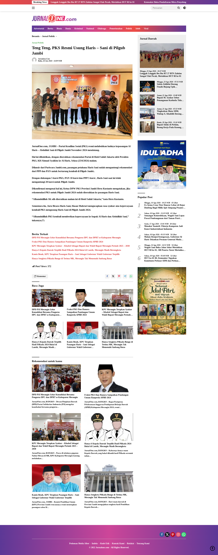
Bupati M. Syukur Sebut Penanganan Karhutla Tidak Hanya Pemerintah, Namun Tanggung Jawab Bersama (170, 99)
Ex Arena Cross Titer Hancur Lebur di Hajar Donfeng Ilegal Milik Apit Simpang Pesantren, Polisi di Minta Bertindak (165, 206)
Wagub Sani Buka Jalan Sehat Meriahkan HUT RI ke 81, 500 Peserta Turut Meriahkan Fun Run (164, 249)
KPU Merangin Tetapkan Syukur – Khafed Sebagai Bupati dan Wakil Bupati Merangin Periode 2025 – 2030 (81, 246)
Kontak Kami (118, 543)
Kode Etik (104, 543)
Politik (129, 28)
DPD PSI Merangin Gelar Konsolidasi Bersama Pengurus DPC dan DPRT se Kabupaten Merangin (76, 237)
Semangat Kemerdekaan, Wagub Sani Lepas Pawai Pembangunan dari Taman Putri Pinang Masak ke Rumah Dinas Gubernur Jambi (164, 217)
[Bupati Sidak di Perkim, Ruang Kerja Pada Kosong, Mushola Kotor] (147, 127)
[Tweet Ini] (113, 276)
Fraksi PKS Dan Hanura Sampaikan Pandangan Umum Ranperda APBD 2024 (67, 242)
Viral (146, 28)
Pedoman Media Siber (79, 543)
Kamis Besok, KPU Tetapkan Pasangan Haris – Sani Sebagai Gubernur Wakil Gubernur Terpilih (76, 254)
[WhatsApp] (183, 534)
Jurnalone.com (44, 59)
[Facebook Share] (107, 276)
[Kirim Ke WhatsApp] (131, 276)
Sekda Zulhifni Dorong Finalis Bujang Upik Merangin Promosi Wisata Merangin (168, 85)
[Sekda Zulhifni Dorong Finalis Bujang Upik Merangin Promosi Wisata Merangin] (147, 86)
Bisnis (59, 28)
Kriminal (78, 28)
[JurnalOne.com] (54, 18)
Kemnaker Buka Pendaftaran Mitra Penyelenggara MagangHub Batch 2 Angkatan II (151, 2)
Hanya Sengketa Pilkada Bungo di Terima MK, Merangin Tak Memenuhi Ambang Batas (72, 258)
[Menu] (34, 7)
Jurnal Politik (38, 43)
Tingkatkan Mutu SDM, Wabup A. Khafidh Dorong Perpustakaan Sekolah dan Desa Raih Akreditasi (169, 112)
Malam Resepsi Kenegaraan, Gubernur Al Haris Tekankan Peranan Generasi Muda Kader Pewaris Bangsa (163, 238)
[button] (179, 7)
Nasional (90, 28)
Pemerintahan (116, 28)
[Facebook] (161, 534)
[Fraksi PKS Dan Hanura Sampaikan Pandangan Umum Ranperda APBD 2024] (82, 298)
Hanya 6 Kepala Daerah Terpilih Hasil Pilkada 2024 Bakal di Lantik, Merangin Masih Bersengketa (76, 250)
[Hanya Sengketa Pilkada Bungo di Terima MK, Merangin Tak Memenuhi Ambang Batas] (117, 330)
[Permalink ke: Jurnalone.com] (34, 60)
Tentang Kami (143, 543)
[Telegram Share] (125, 276)
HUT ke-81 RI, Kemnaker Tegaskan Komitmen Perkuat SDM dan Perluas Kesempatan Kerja (161, 259)
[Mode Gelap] (184, 7)
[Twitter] (167, 534)
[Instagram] (178, 534)
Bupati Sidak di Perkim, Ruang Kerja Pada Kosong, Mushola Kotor (169, 126)
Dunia (68, 28)
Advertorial (39, 28)
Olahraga (102, 28)
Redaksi (130, 543)
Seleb (138, 28)
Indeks (95, 543)
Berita (50, 28)
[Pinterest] (172, 534)
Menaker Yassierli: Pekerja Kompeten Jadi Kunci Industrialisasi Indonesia (163, 227)
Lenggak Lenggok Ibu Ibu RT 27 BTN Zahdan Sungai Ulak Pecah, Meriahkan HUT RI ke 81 (61, 2)
